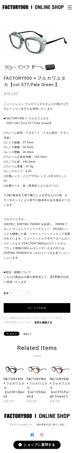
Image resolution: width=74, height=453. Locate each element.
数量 (6, 293)
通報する (27, 334)
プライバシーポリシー (21, 424)
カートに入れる (37, 307)
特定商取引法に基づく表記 (51, 424)
